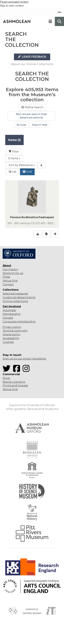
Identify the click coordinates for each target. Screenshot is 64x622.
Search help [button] (39, 124)
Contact (8, 284)
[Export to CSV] (38, 234)
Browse (21, 124)
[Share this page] (55, 234)
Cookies (8, 342)
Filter (15, 151)
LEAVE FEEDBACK (33, 56)
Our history (10, 269)
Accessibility (11, 338)
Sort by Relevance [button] (21, 165)
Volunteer (9, 310)
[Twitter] (7, 370)
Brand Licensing (14, 381)
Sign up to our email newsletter (24, 358)
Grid (29, 171)
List (14, 171)
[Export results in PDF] (46, 234)
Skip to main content (12, 5)
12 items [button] (13, 158)
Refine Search (34, 107)
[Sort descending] (41, 165)
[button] (59, 12)
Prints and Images (15, 385)
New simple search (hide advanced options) (31, 115)
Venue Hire (10, 389)
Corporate (10, 321)
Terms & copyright (15, 330)
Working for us (13, 273)
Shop (6, 378)
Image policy (11, 334)
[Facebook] (17, 370)
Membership (12, 314)
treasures (21, 293)
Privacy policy (12, 327)
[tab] (14, 140)
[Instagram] (27, 370)
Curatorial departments (19, 297)
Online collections (15, 301)
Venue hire (10, 280)
